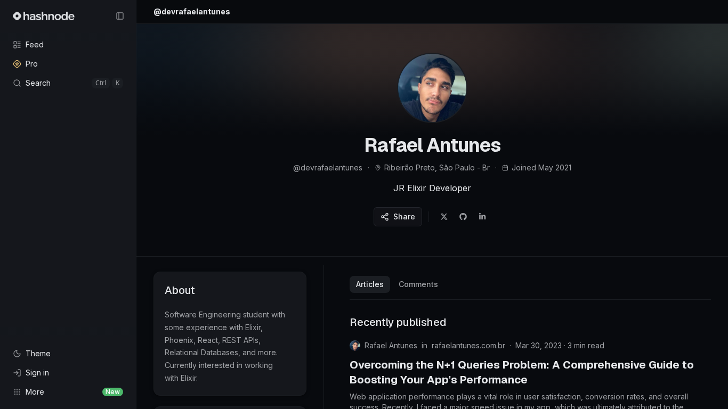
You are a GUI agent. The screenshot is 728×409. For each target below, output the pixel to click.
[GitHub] (463, 216)
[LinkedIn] (482, 216)
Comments (418, 284)
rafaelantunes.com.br (468, 345)
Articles (370, 284)
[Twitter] (443, 216)
